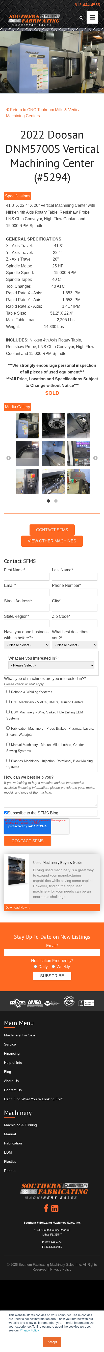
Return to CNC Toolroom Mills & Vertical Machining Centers (44, 113)
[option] (52, 455)
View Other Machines (52, 541)
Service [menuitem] (10, 1044)
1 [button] (48, 501)
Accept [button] (52, 1342)
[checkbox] (50, 729)
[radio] (41, 967)
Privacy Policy (29, 1330)
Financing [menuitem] (12, 1053)
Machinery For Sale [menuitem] (19, 1035)
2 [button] (55, 501)
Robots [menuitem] (9, 1171)
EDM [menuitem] (8, 1152)
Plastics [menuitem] (10, 1161)
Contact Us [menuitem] (13, 1090)
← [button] (8, 458)
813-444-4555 (87, 5)
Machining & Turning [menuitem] (20, 1125)
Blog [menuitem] (7, 1072)
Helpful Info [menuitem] (13, 1062)
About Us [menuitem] (11, 1081)
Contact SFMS (52, 530)
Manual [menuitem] (10, 1134)
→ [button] (95, 458)
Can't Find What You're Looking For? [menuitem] (33, 1099)
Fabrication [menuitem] (13, 1143)
